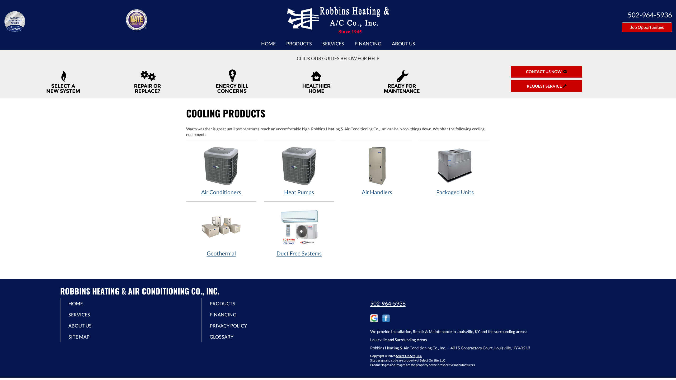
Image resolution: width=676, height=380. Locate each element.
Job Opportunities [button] (647, 27)
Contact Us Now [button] (544, 71)
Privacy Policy (228, 326)
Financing (368, 43)
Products (299, 43)
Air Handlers (377, 192)
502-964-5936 (388, 303)
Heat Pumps (299, 192)
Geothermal (221, 253)
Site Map (79, 337)
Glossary (221, 337)
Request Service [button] (545, 86)
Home (268, 43)
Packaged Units (455, 192)
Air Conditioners (221, 192)
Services (333, 43)
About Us (403, 43)
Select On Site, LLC (409, 356)
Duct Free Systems (299, 253)
